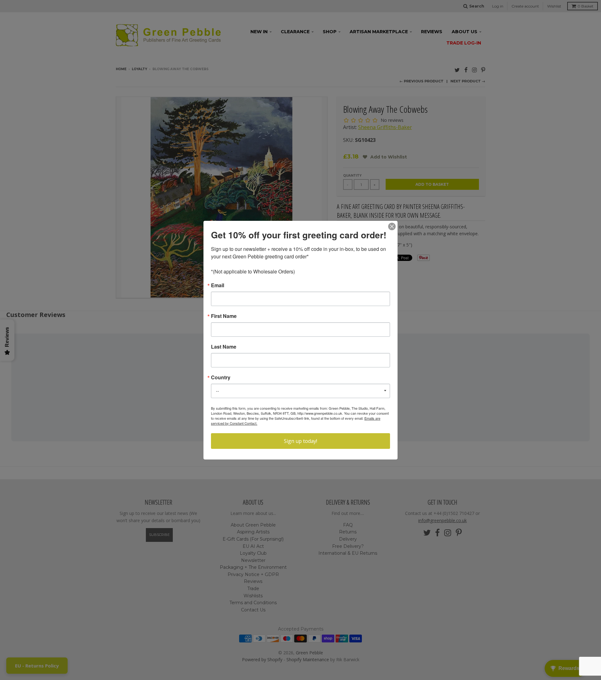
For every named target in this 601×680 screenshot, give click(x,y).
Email (217, 285)
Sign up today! (300, 441)
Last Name (223, 346)
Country (220, 377)
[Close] (392, 226)
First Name (224, 316)
